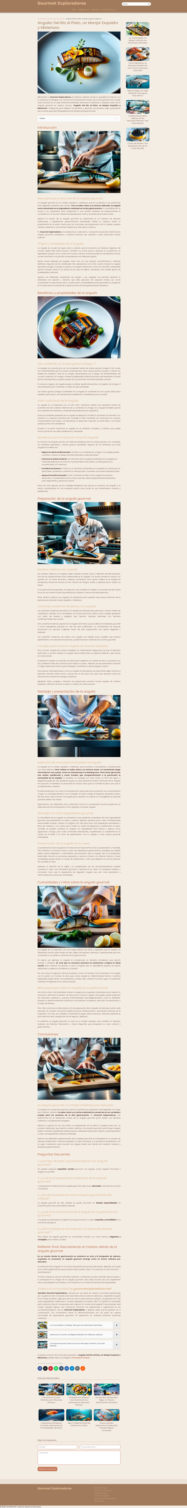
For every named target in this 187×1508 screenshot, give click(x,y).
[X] (45, 1368)
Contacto (95, 10)
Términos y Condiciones (102, 1490)
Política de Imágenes (101, 1496)
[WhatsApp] (56, 1368)
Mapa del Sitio (99, 1501)
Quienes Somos (108, 10)
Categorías (82, 10)
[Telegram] (72, 1368)
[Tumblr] (61, 1368)
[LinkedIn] (66, 1368)
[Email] (77, 1368)
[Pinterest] (50, 1368)
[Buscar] (149, 3)
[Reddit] (82, 1368)
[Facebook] (40, 1368)
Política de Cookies (101, 1493)
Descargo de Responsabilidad (105, 1498)
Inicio (73, 10)
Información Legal (100, 1488)
